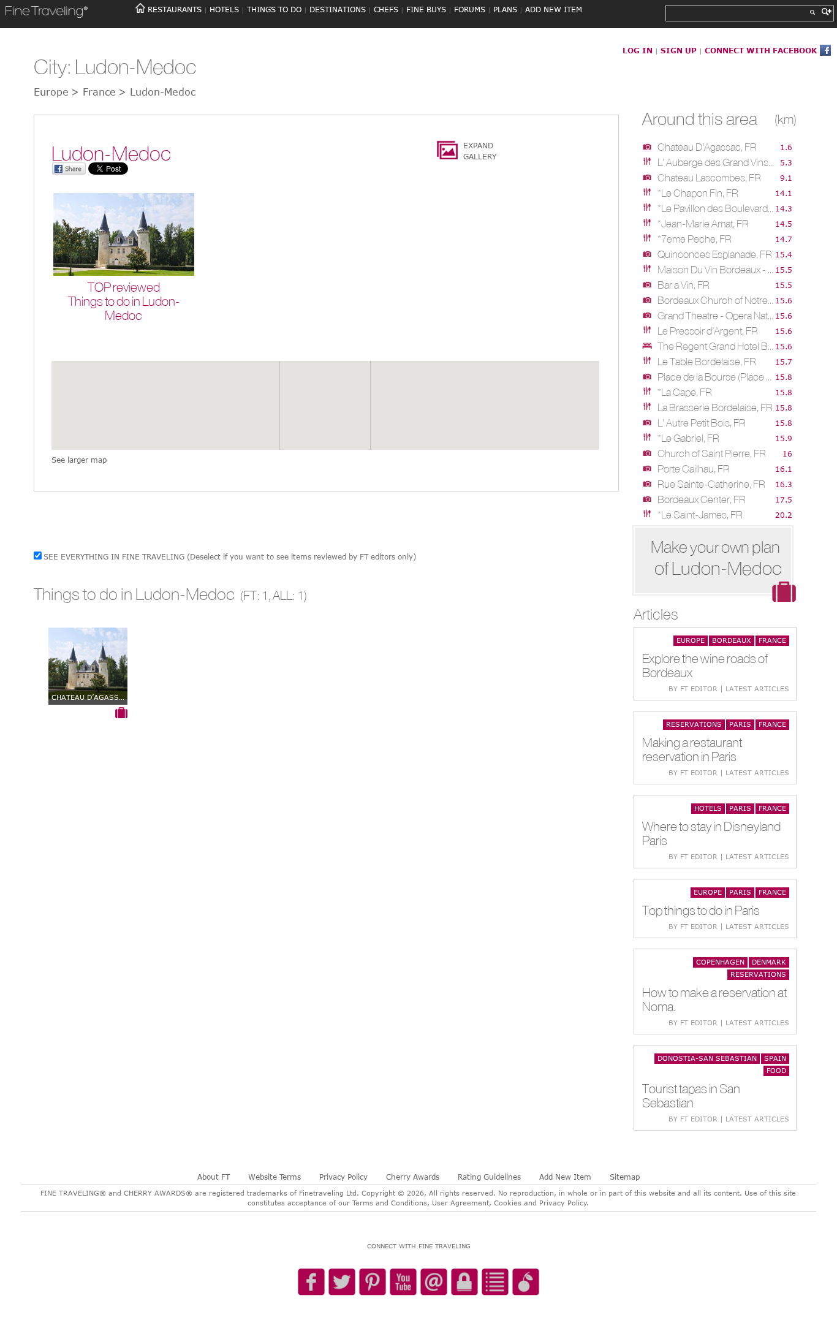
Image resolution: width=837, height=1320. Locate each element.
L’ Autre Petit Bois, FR (701, 423)
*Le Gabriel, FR (688, 438)
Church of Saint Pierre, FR (711, 453)
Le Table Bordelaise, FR (706, 361)
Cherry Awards (412, 1176)
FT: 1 (255, 595)
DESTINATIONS (337, 9)
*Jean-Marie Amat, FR (703, 224)
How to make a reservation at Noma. (714, 999)
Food (776, 1070)
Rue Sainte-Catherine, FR (711, 484)
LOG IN (638, 50)
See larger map (79, 459)
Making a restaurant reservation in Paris (692, 749)
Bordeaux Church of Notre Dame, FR (716, 300)
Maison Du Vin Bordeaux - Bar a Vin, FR (716, 270)
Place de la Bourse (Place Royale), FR (716, 377)
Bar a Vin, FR (683, 285)
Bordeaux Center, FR (701, 499)
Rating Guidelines (489, 1176)
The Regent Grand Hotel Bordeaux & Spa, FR (716, 346)
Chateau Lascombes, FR (709, 178)
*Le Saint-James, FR (700, 515)
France (772, 640)
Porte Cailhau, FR (693, 469)
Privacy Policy (343, 1176)
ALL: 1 (288, 595)
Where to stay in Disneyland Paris (711, 833)
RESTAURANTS (175, 9)
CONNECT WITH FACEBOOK (761, 50)
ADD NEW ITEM (553, 9)
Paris (740, 724)
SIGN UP (679, 50)
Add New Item (565, 1176)
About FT (213, 1176)
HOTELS (224, 9)
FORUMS (469, 9)
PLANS (505, 9)
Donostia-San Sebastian (707, 1058)
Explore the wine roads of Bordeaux (705, 665)
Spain (775, 1058)
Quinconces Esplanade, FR (714, 254)
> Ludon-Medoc (156, 91)
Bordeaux (731, 640)
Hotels (708, 808)
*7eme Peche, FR (694, 239)
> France (93, 91)
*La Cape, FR (684, 392)
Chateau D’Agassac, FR (707, 147)
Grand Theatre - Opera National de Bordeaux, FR (716, 315)
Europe (690, 640)
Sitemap (625, 1176)
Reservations (694, 724)
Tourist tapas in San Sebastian (691, 1095)
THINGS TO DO (274, 9)
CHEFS (386, 9)
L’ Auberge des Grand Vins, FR (716, 162)
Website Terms (274, 1176)
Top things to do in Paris (701, 910)
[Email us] (433, 1282)
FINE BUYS (426, 9)
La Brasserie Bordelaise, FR (715, 407)
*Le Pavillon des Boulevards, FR (716, 208)
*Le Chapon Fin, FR (697, 193)
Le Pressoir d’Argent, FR (707, 331)
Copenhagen (720, 962)
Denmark (769, 962)
